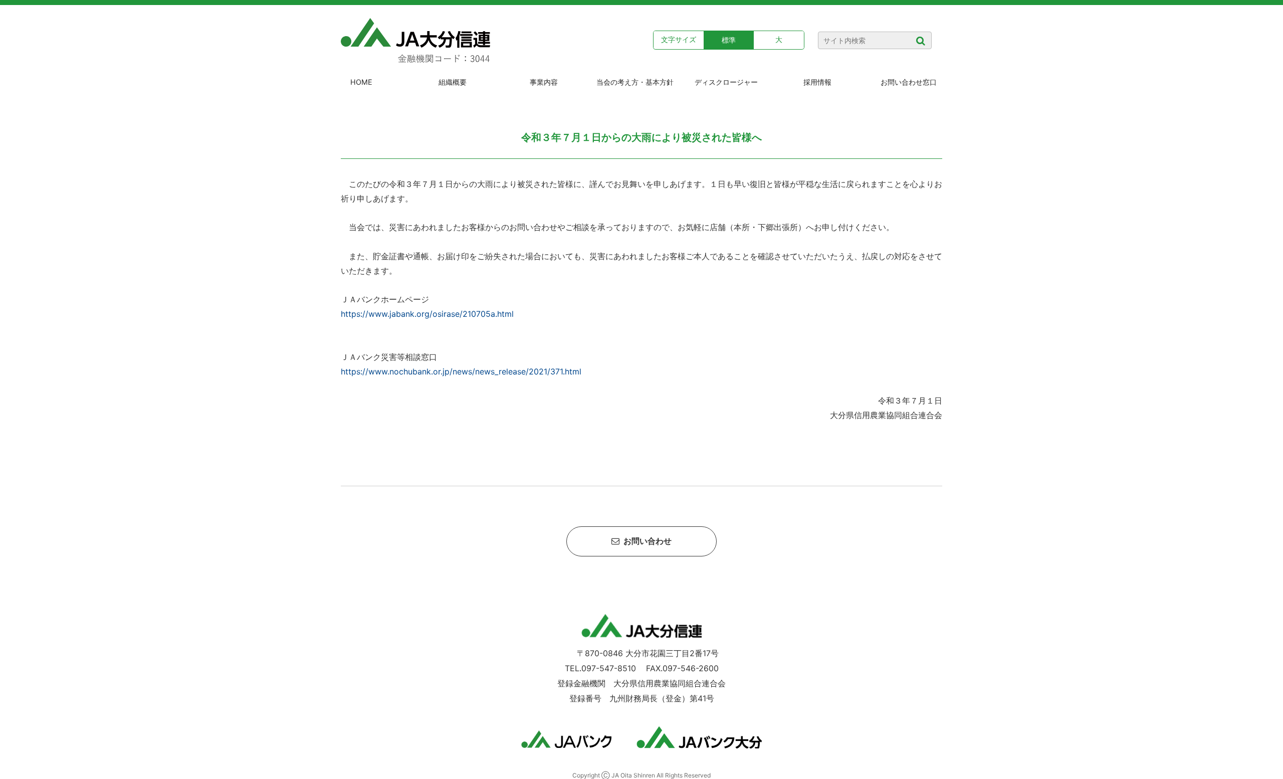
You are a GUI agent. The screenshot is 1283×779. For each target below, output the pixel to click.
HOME (361, 82)
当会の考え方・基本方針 (635, 82)
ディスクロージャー (726, 82)
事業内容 (544, 82)
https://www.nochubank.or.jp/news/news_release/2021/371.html (461, 371)
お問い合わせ (645, 541)
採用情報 (817, 82)
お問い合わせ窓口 (909, 82)
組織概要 (453, 82)
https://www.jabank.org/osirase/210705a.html (427, 314)
